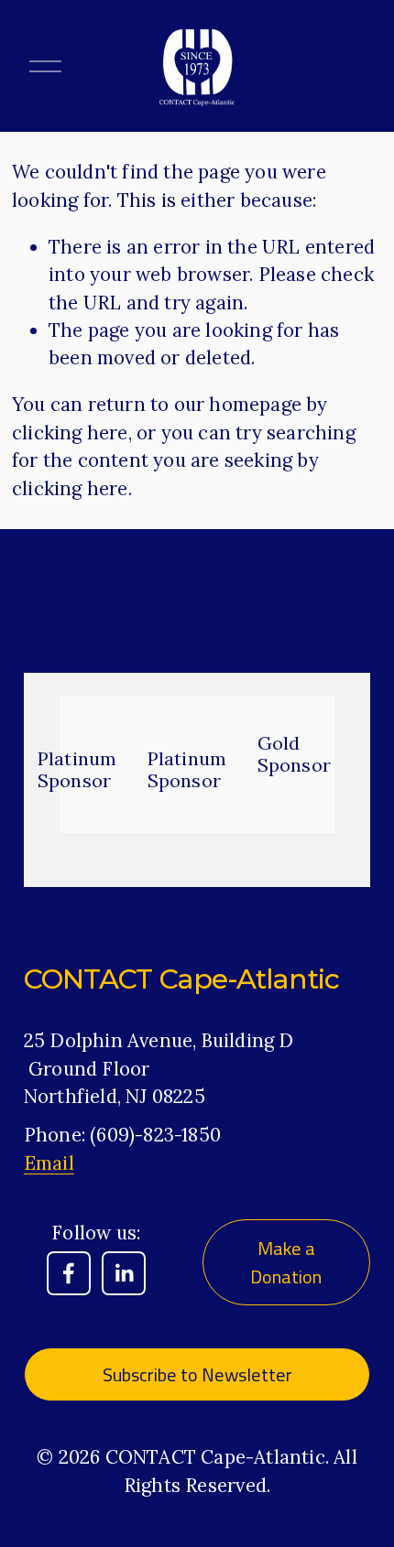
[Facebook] (69, 1273)
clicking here (70, 433)
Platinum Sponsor (77, 769)
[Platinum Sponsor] (89, 718)
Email (49, 1163)
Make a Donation (286, 1262)
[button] (329, 681)
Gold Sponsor (294, 753)
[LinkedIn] (124, 1273)
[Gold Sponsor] (309, 711)
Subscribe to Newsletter (197, 1374)
